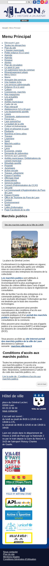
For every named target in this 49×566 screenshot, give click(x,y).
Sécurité (8, 188)
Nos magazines (12, 94)
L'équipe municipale (14, 50)
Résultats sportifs (12, 163)
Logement (9, 138)
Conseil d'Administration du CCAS (21, 185)
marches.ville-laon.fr (21, 346)
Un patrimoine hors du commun (19, 70)
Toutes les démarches (15, 45)
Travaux (8, 136)
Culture (8, 89)
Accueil (5, 28)
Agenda (8, 55)
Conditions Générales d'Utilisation (19, 559)
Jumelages (9, 168)
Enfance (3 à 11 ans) (14, 87)
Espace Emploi (11, 195)
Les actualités (11, 97)
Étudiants (9, 131)
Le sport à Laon (11, 67)
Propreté (8, 165)
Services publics (12, 183)
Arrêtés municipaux (13, 102)
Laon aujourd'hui (12, 121)
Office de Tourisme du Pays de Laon (21, 197)
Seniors (8, 146)
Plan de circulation (13, 65)
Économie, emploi (13, 151)
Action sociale (11, 170)
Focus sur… (10, 119)
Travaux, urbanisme (14, 173)
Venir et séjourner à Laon (16, 129)
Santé (7, 205)
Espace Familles (12, 175)
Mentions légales (11, 557)
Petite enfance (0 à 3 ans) (16, 53)
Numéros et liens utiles (15, 134)
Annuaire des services (15, 80)
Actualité (8, 99)
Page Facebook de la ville (17, 210)
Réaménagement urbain (16, 72)
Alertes (7, 62)
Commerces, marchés (15, 92)
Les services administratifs (17, 84)
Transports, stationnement (16, 116)
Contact (8, 200)
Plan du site (10, 48)
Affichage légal (11, 178)
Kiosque (8, 60)
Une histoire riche (13, 82)
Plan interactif (11, 107)
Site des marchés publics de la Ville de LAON (24, 225)
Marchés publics (12, 143)
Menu (24, 21)
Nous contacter (10, 552)
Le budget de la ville (14, 124)
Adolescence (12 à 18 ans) (17, 109)
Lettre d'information (13, 207)
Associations (10, 180)
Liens (7, 148)
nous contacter (9, 411)
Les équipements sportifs (16, 111)
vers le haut (42, 384)
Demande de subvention (16, 153)
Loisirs (7, 114)
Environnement (11, 202)
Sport (7, 141)
